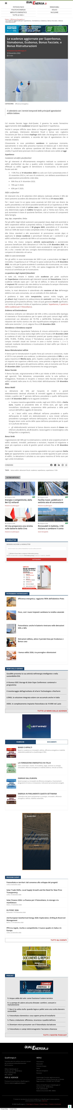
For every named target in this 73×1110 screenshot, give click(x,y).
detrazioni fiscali (25, 470)
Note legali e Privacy (32, 1104)
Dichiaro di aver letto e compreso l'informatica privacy (24, 553)
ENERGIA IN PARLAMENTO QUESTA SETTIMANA (37, 794)
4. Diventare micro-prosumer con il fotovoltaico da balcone (32, 1024)
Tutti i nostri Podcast (55, 1035)
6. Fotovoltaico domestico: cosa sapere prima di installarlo (31, 1015)
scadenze (34, 470)
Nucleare (54, 12)
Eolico (38, 1068)
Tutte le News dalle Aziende (52, 711)
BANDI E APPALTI (25, 747)
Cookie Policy (44, 1104)
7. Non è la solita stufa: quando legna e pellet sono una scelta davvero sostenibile (36, 1010)
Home (7, 19)
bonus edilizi (15, 470)
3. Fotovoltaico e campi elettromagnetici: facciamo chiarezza (32, 1029)
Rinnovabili (39, 1064)
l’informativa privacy (29, 555)
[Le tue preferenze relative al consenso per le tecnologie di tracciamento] (69, 1106)
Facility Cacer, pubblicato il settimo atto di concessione (50, 501)
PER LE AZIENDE (11, 1077)
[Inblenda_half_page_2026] (36, 841)
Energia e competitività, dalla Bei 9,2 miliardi (18, 501)
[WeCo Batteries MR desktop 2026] (36, 577)
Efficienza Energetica (17, 19)
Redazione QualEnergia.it (16, 51)
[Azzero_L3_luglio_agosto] (36, 29)
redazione (44, 1101)
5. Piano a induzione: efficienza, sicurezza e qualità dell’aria (32, 1020)
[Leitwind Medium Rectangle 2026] (36, 726)
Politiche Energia (41, 1066)
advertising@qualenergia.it (17, 1083)
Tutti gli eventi (59, 940)
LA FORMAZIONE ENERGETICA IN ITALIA (34, 763)
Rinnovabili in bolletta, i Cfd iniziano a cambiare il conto (50, 527)
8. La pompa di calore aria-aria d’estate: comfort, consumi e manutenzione (32, 1004)
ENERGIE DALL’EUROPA (27, 778)
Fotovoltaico (40, 1061)
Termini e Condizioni (55, 1104)
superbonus (41, 470)
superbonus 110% (52, 470)
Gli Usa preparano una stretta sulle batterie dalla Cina (19, 527)
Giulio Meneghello (43, 532)
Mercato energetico (42, 1071)
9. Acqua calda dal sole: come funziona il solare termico (30, 998)
